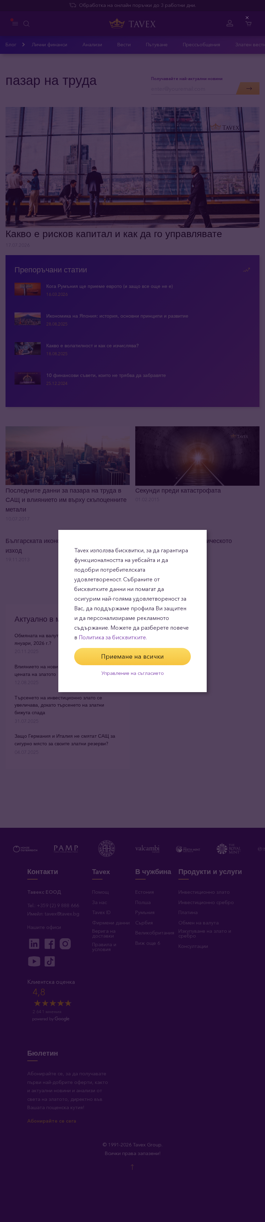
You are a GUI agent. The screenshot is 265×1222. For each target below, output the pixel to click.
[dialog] (132, 611)
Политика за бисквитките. (113, 637)
